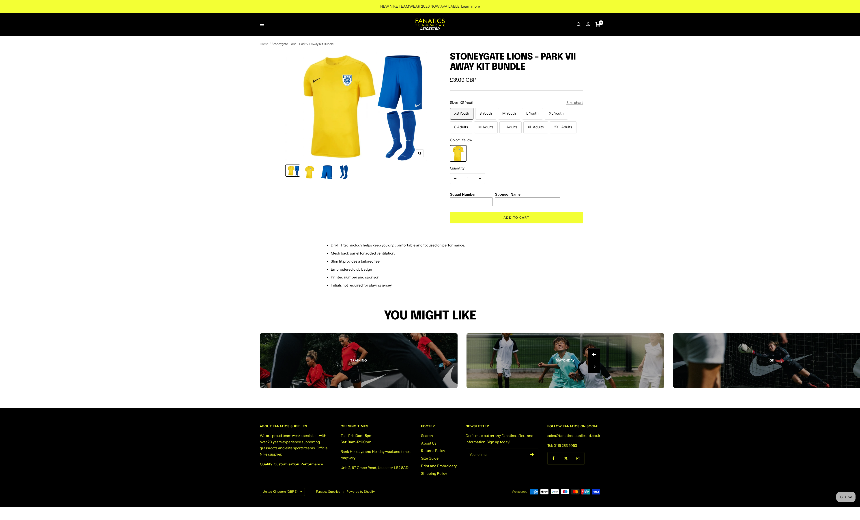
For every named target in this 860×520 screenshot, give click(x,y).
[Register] (532, 454)
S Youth (485, 113)
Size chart (574, 102)
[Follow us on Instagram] (578, 458)
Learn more (470, 6)
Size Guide (430, 458)
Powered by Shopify (360, 492)
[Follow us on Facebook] (553, 458)
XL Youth (556, 113)
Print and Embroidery (439, 466)
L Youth (532, 113)
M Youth (509, 113)
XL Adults (536, 127)
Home (264, 44)
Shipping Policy (434, 473)
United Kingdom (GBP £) (280, 492)
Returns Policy (433, 450)
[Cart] (598, 24)
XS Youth (461, 113)
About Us (428, 443)
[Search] (579, 24)
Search (427, 435)
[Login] (588, 24)
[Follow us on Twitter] (566, 458)
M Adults (485, 127)
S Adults (461, 127)
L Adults (510, 127)
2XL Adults (563, 127)
